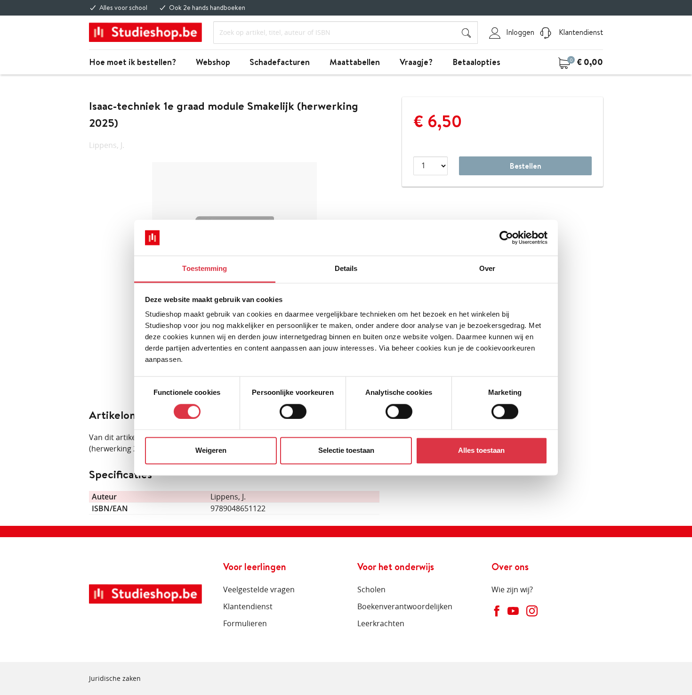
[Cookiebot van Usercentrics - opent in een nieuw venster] (506, 237)
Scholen (371, 589)
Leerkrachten (380, 623)
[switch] (293, 411)
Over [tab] (487, 269)
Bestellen (525, 166)
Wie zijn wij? (512, 589)
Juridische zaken (115, 678)
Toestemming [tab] (204, 269)
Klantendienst (580, 32)
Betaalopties (476, 62)
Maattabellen (355, 62)
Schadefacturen (279, 62)
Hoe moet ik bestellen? (132, 62)
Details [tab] (346, 269)
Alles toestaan (481, 451)
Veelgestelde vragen (259, 589)
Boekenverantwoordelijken (404, 606)
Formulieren (245, 623)
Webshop (213, 62)
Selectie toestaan (346, 451)
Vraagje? (416, 62)
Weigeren (210, 451)
